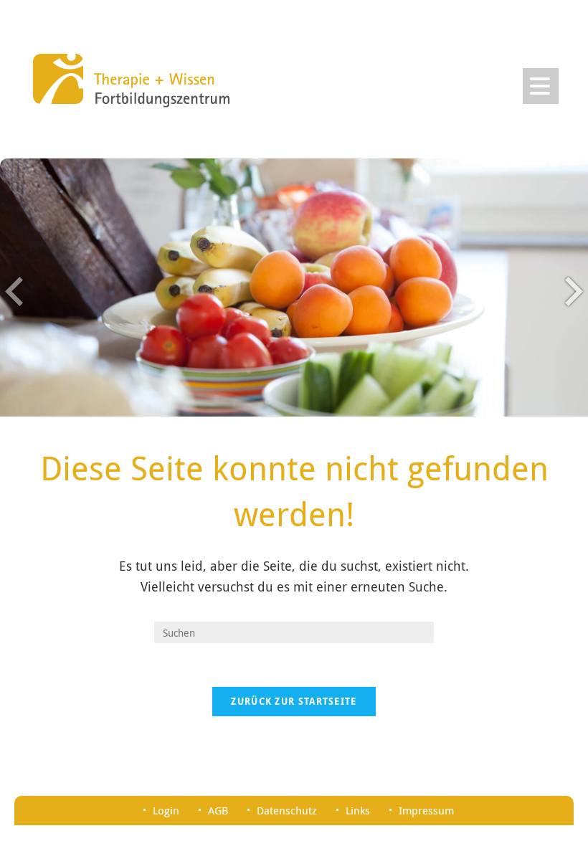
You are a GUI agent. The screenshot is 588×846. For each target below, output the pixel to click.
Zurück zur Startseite (293, 701)
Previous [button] (14, 291)
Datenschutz (287, 810)
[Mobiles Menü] (541, 86)
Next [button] (573, 291)
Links (358, 810)
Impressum (426, 810)
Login (166, 810)
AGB (218, 810)
